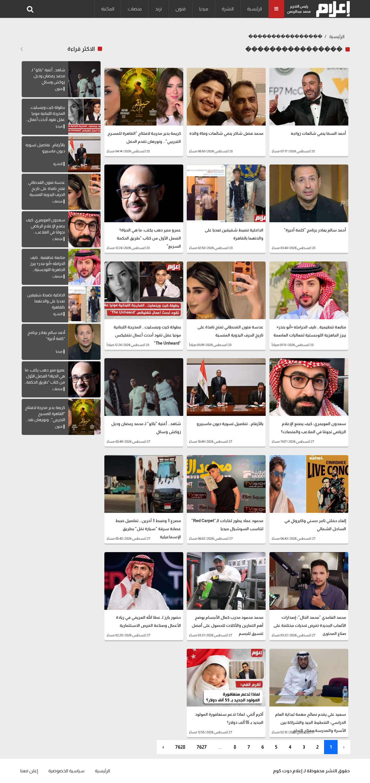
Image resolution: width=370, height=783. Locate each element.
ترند (158, 8)
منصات (135, 8)
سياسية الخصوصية (66, 770)
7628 (180, 747)
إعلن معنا (29, 770)
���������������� (285, 36)
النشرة (228, 8)
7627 (202, 747)
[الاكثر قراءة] (21, 49)
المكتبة (107, 8)
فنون (180, 8)
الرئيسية (254, 8)
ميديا (203, 8)
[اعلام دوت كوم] (332, 9)
